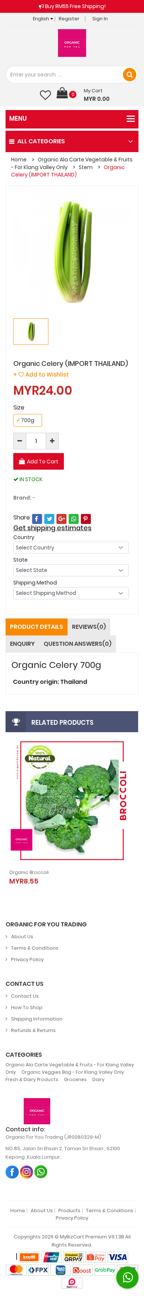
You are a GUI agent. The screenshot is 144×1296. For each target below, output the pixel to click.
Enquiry (22, 644)
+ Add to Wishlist (41, 374)
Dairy (98, 1079)
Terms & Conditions (34, 948)
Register (69, 18)
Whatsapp (41, 1172)
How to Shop (26, 1007)
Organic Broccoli (29, 872)
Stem (86, 167)
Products (69, 1210)
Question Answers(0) (78, 644)
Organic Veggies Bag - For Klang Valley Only (72, 1072)
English (41, 18)
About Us (22, 936)
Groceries (75, 1079)
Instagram (27, 1172)
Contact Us (25, 996)
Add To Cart (42, 461)
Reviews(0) (89, 627)
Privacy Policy (27, 959)
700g (25, 420)
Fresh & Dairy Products (32, 1079)
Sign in (100, 18)
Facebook (12, 1172)
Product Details (36, 627)
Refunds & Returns (33, 1030)
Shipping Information (36, 1018)
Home (19, 159)
